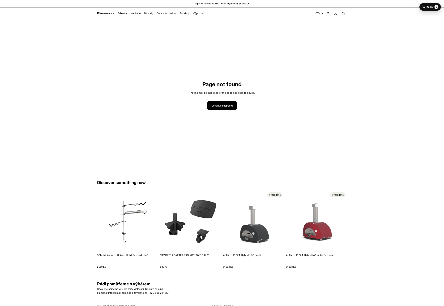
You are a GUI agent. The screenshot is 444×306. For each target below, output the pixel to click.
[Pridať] (153, 247)
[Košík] (343, 13)
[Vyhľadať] (328, 13)
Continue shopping (222, 105)
